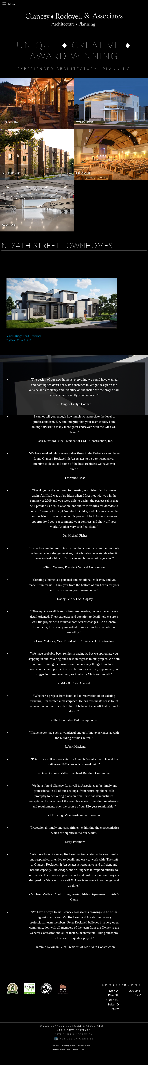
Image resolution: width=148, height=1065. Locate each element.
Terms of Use (78, 1050)
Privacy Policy (84, 1046)
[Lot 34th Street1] (61, 303)
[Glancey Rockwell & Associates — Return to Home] (74, 19)
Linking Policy (68, 1046)
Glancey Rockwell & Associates (77, 1026)
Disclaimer (55, 1046)
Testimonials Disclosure (60, 1050)
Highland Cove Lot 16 (18, 340)
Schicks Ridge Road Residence (23, 336)
